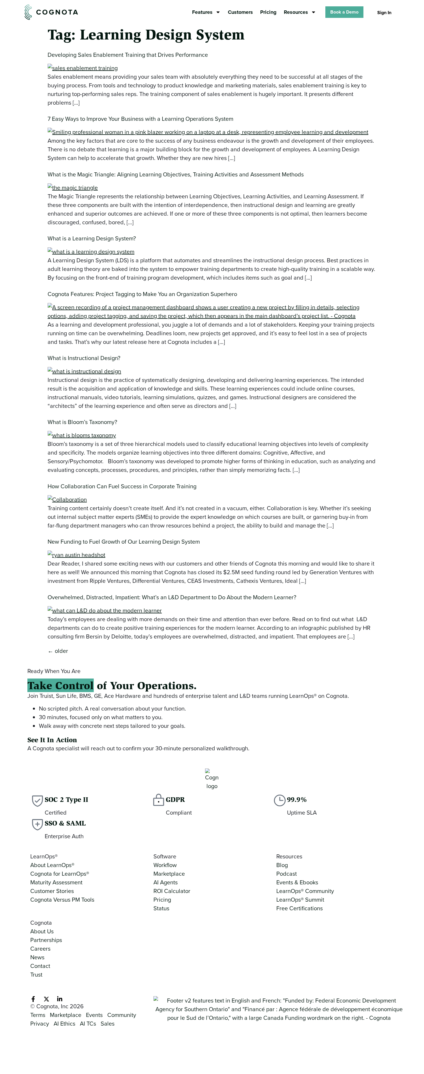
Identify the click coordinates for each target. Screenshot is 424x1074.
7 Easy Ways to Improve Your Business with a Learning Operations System (140, 118)
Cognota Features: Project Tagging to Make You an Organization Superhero (142, 294)
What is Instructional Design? (84, 358)
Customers (240, 12)
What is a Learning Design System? (92, 238)
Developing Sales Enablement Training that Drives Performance (128, 54)
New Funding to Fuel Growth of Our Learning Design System (124, 541)
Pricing (268, 12)
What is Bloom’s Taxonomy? (82, 422)
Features (202, 12)
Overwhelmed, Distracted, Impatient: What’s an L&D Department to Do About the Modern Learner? (172, 597)
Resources (296, 12)
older (58, 651)
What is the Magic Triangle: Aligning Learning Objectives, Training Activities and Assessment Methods (176, 174)
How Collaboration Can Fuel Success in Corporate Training (122, 486)
